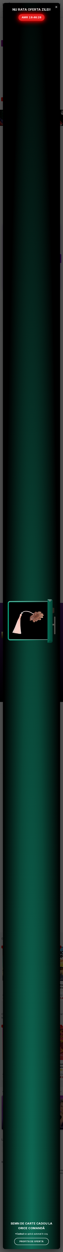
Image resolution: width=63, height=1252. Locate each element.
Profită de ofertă (31, 1241)
